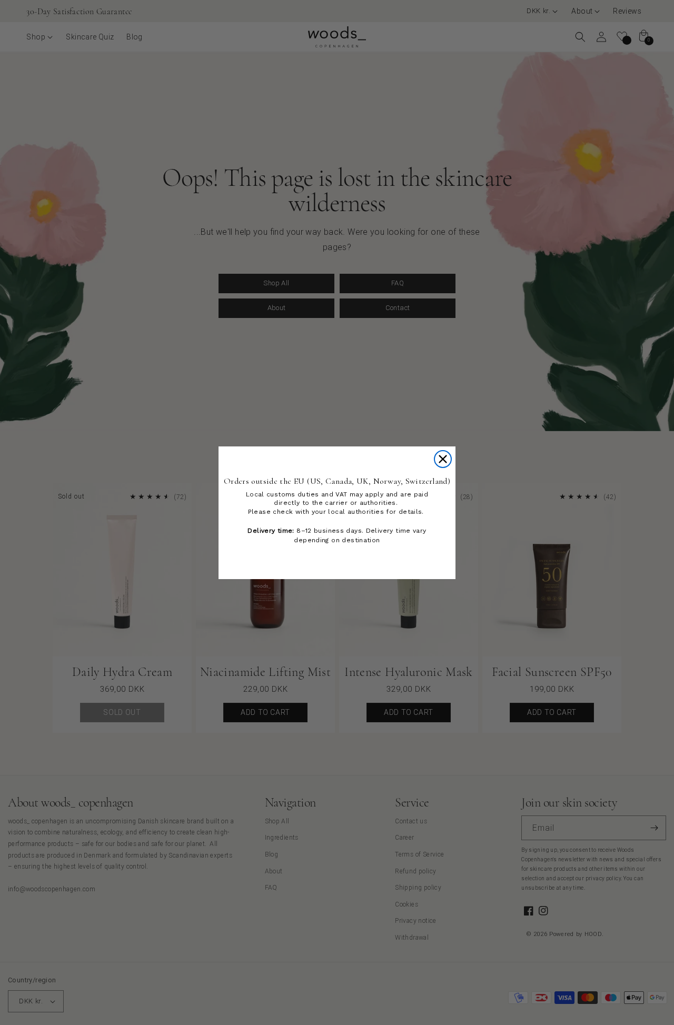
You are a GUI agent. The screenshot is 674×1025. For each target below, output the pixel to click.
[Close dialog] (442, 459)
